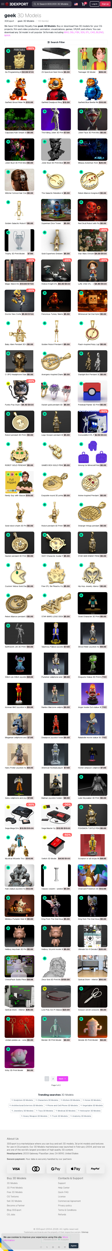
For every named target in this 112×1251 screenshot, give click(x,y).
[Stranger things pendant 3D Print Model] (92, 512)
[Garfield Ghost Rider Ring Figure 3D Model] (19, 89)
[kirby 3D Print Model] (19, 1057)
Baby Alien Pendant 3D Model (18, 344)
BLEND (100, 32)
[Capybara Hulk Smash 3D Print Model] (19, 119)
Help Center (64, 1187)
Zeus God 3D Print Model (53, 979)
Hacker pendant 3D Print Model (18, 556)
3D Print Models (15, 1187)
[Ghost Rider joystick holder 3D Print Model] (92, 633)
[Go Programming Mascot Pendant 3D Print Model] (19, 59)
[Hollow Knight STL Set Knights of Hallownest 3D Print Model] (56, 270)
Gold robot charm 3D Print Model (19, 526)
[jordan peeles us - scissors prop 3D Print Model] (19, 1027)
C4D (92, 32)
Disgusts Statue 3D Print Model (92, 677)
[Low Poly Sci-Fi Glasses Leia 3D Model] (56, 996)
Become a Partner (16, 1205)
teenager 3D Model (86, 72)
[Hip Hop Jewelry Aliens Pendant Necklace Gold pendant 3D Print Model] (92, 573)
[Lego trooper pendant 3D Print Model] (56, 422)
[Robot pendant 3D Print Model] (19, 422)
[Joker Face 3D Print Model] (92, 119)
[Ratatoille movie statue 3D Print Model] (92, 724)
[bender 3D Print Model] (56, 1027)
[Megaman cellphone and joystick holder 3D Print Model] (19, 724)
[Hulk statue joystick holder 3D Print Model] (19, 875)
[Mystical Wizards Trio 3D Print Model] (19, 845)
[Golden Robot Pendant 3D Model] (56, 331)
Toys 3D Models (45, 1111)
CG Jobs (11, 1214)
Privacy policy (65, 1205)
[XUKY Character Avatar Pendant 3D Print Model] (56, 543)
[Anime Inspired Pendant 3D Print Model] (92, 482)
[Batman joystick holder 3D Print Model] (56, 785)
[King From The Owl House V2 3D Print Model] (56, 906)
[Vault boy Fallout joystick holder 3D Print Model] (56, 633)
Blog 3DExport (14, 1210)
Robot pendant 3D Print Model (18, 435)
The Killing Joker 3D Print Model (56, 132)
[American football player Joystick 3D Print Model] (56, 754)
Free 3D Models (15, 1192)
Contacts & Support (70, 1178)
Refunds (62, 1214)
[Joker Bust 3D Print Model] (19, 149)
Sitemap (84, 1232)
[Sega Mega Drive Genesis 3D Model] (19, 815)
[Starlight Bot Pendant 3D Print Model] (92, 361)
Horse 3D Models (92, 1100)
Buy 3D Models (16, 1178)
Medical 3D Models (66, 1111)
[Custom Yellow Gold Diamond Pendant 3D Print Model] (19, 573)
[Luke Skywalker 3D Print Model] (92, 785)
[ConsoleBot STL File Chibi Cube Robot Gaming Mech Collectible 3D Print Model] (92, 422)
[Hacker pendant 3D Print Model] (19, 543)
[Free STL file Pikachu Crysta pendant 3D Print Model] (56, 573)
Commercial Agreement (69, 1201)
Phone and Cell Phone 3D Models (62, 1105)
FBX (77, 32)
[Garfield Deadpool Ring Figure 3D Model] (56, 89)
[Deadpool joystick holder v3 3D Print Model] (56, 724)
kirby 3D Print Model (14, 1070)
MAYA (7, 35)
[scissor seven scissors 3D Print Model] (92, 996)
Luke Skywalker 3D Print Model (91, 798)
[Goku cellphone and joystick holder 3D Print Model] (19, 785)
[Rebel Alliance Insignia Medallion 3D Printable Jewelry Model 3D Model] (92, 180)
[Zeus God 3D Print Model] (56, 966)
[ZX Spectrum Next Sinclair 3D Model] (56, 59)
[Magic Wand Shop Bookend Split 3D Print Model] (19, 270)
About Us (13, 1138)
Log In (94, 4)
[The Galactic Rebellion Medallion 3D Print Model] (56, 180)
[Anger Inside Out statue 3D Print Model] (92, 694)
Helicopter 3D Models (90, 1111)
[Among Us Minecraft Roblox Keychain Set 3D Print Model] (92, 452)
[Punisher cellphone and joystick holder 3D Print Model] (56, 664)
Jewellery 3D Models (23, 1111)
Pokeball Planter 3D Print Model (92, 405)
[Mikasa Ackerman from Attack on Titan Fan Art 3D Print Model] (92, 149)
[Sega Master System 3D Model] (56, 815)
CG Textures (13, 1196)
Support (62, 1183)
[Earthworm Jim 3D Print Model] (19, 633)
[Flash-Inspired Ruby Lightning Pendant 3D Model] (92, 331)
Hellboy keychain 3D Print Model (19, 949)
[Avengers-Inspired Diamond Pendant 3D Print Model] (56, 361)
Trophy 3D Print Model (15, 253)
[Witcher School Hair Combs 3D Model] (19, 180)
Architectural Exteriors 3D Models (27, 1105)
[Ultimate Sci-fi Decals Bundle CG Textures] (92, 936)
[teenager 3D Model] (92, 59)
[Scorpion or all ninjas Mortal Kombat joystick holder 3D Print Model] (92, 845)
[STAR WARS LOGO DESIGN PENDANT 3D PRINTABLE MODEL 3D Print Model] (56, 603)
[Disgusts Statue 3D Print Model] (92, 664)
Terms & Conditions (67, 1210)
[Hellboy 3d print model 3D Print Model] (56, 936)
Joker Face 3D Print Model (89, 132)
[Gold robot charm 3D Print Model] (19, 512)
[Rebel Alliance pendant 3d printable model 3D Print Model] (19, 603)
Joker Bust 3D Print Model (16, 163)
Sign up (105, 4)
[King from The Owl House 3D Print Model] (92, 906)
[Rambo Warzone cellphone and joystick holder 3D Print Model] (56, 694)
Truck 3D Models (59, 1116)
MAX (66, 32)
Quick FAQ (63, 1192)
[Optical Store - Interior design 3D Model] (92, 966)
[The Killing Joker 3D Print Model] (56, 119)
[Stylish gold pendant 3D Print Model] (56, 391)
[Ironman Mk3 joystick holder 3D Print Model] (19, 694)
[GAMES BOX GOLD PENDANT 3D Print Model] (56, 452)
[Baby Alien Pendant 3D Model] (19, 331)
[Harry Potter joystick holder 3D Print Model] (19, 754)
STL (87, 32)
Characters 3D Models (47, 1100)
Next (61, 1079)
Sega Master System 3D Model (55, 828)
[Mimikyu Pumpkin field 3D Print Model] (19, 906)
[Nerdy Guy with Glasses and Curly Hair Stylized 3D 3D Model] (19, 482)
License (62, 1196)
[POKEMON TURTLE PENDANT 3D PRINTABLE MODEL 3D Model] (92, 815)
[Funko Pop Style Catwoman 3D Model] (19, 391)
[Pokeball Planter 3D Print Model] (92, 391)
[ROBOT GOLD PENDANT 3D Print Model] (19, 452)
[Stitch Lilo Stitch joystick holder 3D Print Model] (19, 664)
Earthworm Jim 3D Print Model (18, 647)
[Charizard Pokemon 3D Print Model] (92, 875)
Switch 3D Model (49, 858)
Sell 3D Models (14, 1201)
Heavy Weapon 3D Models (35, 1116)
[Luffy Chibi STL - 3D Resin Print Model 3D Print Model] (92, 270)
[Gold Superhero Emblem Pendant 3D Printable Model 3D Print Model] (56, 240)
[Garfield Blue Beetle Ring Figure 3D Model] (92, 89)
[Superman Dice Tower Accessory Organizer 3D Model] (56, 210)
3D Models (12, 1183)
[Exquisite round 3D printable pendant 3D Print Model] (56, 482)
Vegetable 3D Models (92, 1105)
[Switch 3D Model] (56, 845)
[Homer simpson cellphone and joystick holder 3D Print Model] (92, 754)
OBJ (72, 32)
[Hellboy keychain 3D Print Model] (19, 936)
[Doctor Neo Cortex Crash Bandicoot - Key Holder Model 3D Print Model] (19, 301)
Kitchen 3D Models (71, 1100)
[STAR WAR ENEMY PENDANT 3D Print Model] (92, 543)
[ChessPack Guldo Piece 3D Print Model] (19, 966)
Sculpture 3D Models (23, 1100)
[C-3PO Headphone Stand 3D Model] (19, 361)
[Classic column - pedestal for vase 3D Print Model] (56, 875)
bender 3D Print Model (51, 1040)
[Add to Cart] (24, 66)
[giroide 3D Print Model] (92, 1027)
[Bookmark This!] (30, 66)
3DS (82, 32)
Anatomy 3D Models (81, 1116)
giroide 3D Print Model (88, 1040)
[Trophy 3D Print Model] (19, 240)
